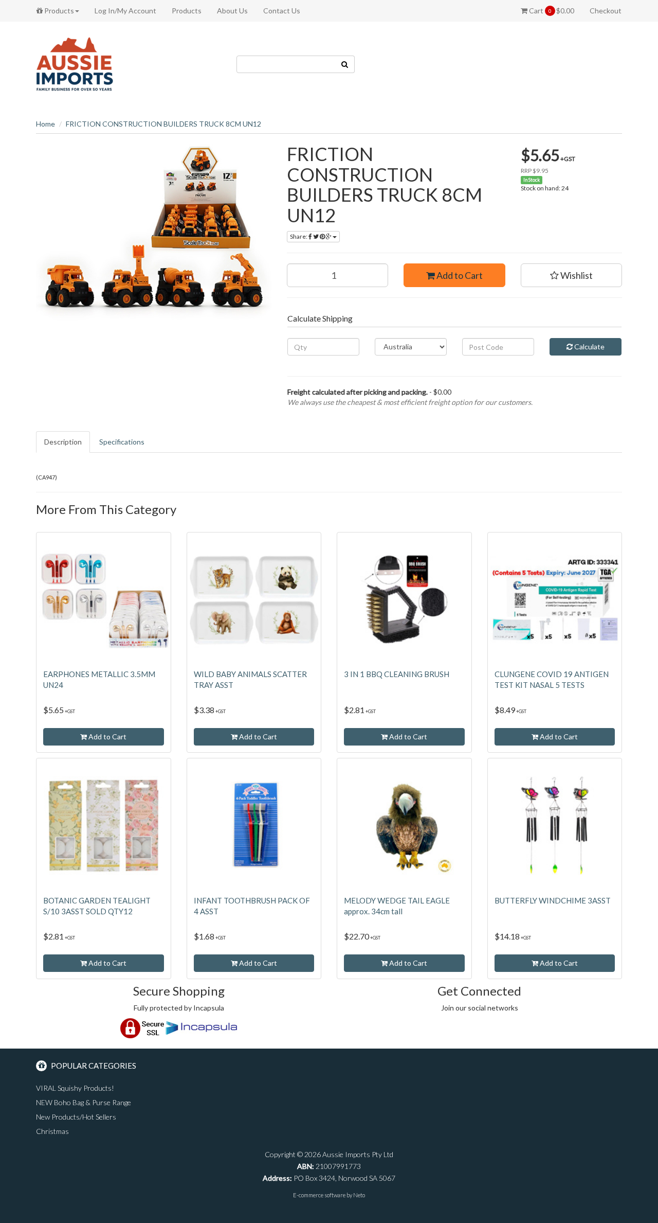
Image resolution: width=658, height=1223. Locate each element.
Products (58, 10)
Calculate (589, 346)
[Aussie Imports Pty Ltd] (74, 63)
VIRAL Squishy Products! (75, 1088)
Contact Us (281, 10)
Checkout (606, 10)
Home (45, 123)
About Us (232, 10)
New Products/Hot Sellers (76, 1116)
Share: (299, 236)
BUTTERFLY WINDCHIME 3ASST (553, 900)
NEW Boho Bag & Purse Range (83, 1102)
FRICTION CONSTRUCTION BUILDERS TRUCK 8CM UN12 (163, 123)
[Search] (345, 64)
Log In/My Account (125, 10)
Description (63, 441)
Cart (550, 10)
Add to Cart (459, 275)
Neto (359, 1195)
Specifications (121, 441)
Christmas (52, 1131)
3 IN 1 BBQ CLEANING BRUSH (396, 674)
